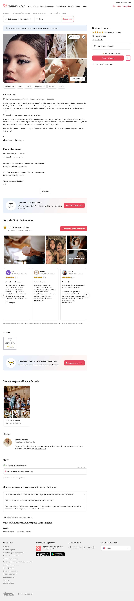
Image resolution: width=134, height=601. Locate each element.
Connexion (117, 6)
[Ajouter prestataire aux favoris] (83, 37)
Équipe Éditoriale (9, 577)
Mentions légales (9, 550)
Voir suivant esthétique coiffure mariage (17, 517)
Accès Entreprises (124, 2)
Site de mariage (8, 583)
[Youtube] (89, 547)
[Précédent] (3, 295)
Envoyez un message (74, 205)
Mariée (70, 6)
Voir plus (45, 191)
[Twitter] (75, 547)
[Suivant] (86, 295)
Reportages (40, 87)
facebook (9, 140)
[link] (17, 406)
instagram (20, 140)
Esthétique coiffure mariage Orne (14, 478)
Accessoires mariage (24, 532)
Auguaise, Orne (100, 36)
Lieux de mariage (47, 6)
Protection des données (11, 556)
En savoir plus (10, 303)
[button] (45, 205)
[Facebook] (70, 547)
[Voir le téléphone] (128, 58)
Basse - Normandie (39, 13)
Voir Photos (77, 79)
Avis (28, 87)
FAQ (20, 87)
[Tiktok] (93, 547)
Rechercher (67, 19)
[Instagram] (84, 547)
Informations (9, 87)
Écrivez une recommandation (73, 229)
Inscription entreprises (10, 571)
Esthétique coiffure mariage (21, 13)
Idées (85, 6)
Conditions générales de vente (13, 553)
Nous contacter (108, 58)
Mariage (6, 13)
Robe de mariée (8, 532)
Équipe (52, 87)
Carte (61, 87)
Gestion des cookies (10, 559)
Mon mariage (33, 6)
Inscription (126, 6)
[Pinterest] (79, 547)
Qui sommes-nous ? (10, 574)
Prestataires (61, 6)
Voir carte (81, 468)
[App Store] (43, 556)
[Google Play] (58, 556)
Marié (78, 6)
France (108, 548)
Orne (50, 13)
